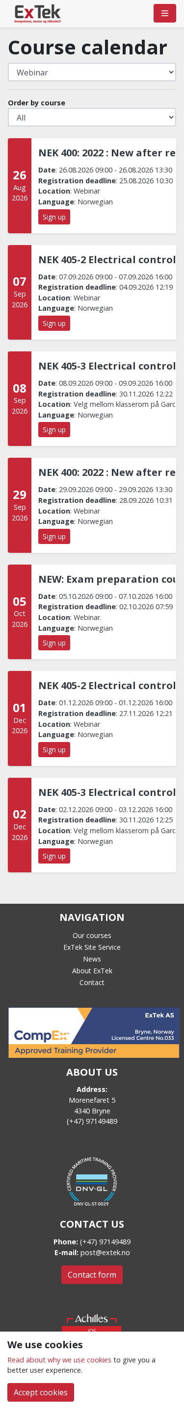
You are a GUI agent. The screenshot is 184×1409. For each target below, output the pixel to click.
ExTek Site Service (92, 947)
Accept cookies (41, 1392)
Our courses (92, 935)
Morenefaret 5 (92, 1100)
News (92, 959)
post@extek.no (105, 1252)
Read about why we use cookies (59, 1359)
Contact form (92, 1274)
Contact (92, 982)
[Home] (38, 13)
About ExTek (92, 970)
